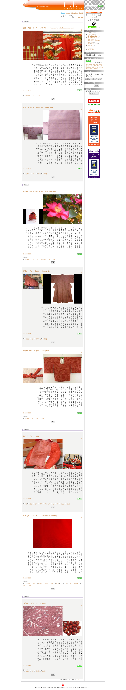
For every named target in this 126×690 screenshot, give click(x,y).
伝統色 (27, 259)
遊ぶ (89, 39)
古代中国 (27, 583)
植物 (39, 174)
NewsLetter (90, 48)
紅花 (33, 259)
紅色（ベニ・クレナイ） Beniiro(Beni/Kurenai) (40, 516)
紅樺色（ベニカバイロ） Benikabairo (37, 271)
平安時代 (43, 259)
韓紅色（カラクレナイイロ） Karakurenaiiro (40, 191)
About (63, 13)
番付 (89, 68)
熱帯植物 (27, 174)
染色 (34, 174)
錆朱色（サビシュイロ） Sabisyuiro (37, 351)
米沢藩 (96, 67)
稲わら (46, 583)
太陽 (41, 504)
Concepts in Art (93, 37)
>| (82, 17)
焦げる (92, 64)
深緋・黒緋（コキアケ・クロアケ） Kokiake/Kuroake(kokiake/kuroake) (49, 28)
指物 (93, 67)
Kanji (92, 45)
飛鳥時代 (47, 504)
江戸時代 (38, 339)
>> (79, 17)
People (92, 32)
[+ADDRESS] (27, 90)
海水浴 (93, 68)
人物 (89, 32)
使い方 (81, 13)
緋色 (31, 504)
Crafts (92, 34)
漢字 (89, 45)
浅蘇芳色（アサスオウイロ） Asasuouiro (38, 107)
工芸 (89, 34)
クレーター (90, 65)
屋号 (97, 64)
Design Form (94, 43)
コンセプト (74, 13)
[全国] (38, 95)
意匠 (89, 43)
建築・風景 (91, 40)
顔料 (37, 418)
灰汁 (34, 583)
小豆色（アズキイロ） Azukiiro (35, 603)
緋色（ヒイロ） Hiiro (32, 436)
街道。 (99, 65)
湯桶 (88, 64)
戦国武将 (27, 95)
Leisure (92, 39)
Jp (81, 30)
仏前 (100, 67)
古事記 (37, 671)
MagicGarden (91, 49)
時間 (24, 585)
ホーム (68, 13)
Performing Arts (93, 36)
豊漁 (88, 67)
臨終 (96, 68)
